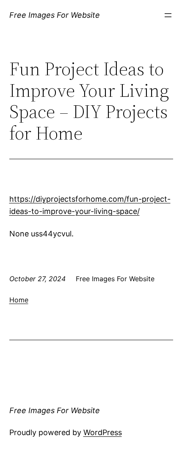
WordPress (102, 432)
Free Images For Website (54, 15)
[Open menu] (168, 15)
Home (18, 300)
